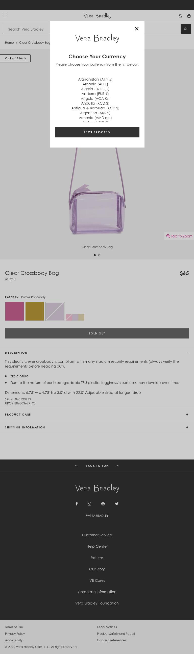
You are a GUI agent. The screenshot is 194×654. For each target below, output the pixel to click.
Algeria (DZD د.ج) (95, 89)
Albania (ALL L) (95, 84)
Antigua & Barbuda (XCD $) (95, 108)
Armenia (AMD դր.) (95, 117)
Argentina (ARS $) (95, 113)
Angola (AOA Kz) (95, 98)
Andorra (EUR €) (95, 93)
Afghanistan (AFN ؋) (95, 79)
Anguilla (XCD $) (95, 103)
